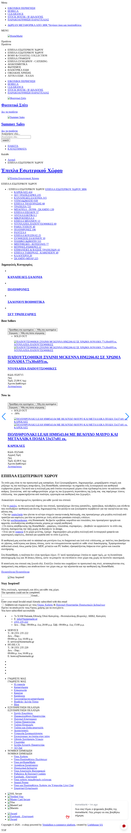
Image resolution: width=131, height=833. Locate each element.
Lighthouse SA (95, 824)
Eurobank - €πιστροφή (25, 776)
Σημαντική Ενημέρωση (26, 788)
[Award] (12, 813)
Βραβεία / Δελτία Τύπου (26, 701)
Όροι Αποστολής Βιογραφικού (29, 771)
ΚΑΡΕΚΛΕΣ (16, 446)
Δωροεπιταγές (21, 730)
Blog (16, 704)
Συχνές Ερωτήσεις (23, 713)
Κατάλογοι (19, 696)
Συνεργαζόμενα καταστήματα (29, 698)
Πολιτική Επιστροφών (25, 719)
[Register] (2, 599)
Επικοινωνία (20, 690)
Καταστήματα (21, 687)
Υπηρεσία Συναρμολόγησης (28, 733)
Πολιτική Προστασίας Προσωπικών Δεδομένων (80, 604)
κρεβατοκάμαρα (19, 520)
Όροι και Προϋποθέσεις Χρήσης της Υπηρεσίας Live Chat (43, 785)
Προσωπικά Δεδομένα (25, 768)
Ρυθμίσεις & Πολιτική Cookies (30, 773)
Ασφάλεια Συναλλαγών (26, 765)
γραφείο (19, 531)
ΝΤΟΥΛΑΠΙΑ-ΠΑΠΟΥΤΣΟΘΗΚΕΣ (32, 368)
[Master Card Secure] (19, 799)
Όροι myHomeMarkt (24, 762)
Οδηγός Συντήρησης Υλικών (28, 739)
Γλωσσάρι (19, 742)
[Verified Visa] (15, 796)
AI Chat (18, 747)
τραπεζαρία (17, 514)
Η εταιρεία (19, 684)
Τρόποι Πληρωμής (23, 724)
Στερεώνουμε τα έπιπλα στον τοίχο (32, 736)
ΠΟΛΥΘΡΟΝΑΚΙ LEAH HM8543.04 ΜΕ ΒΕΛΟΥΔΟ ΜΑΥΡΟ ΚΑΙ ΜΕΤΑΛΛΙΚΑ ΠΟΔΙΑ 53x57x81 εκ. (63, 436)
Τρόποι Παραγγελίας (24, 721)
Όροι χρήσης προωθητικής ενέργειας (32, 779)
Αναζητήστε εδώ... (10, 133)
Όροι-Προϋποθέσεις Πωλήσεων (30, 759)
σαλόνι (13, 505)
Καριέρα (18, 693)
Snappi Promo (21, 782)
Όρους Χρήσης (45, 604)
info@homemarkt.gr (27, 619)
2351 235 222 (21, 621)
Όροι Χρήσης (21, 756)
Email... (35, 595)
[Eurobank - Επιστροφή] (20, 816)
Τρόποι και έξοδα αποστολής (28, 727)
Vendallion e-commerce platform (58, 824)
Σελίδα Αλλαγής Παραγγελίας (29, 745)
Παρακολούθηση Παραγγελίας (29, 716)
